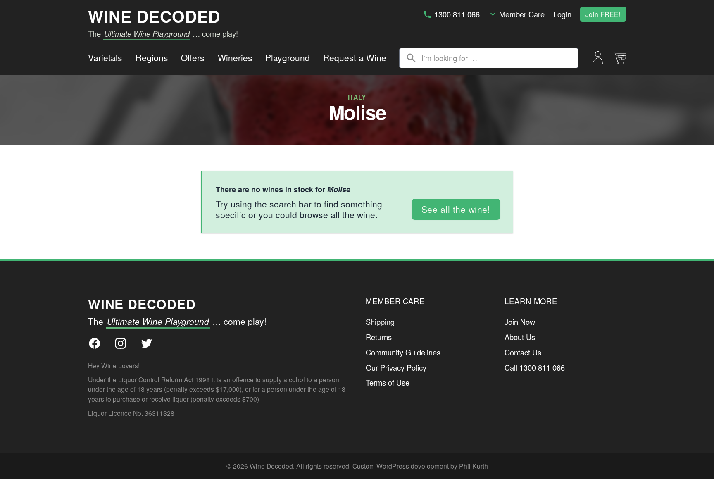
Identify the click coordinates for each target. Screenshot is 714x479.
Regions (152, 57)
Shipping (380, 321)
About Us (520, 336)
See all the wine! (455, 209)
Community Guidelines (403, 352)
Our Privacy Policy (396, 367)
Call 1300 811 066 (535, 367)
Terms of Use (387, 382)
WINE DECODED (154, 16)
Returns (379, 336)
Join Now (520, 321)
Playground (287, 57)
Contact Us (523, 352)
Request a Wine (354, 57)
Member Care (522, 14)
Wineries (235, 57)
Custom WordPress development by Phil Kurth (420, 465)
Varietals (105, 57)
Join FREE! (603, 14)
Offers (193, 57)
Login (562, 14)
